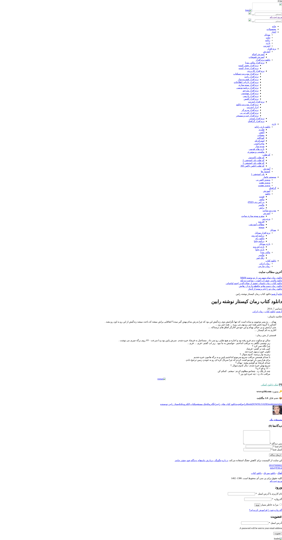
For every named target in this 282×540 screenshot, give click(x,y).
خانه (280, 294)
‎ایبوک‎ (242, 404)
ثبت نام (273, 17)
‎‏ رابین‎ (171, 404)
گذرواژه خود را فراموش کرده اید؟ (265, 510)
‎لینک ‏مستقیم (201, 404)
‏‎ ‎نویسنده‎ (164, 404)
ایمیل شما (277, 449)
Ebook (269, 404)
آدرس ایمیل (275, 523)
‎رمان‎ (210, 404)
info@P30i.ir (276, 468)
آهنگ (279, 473)
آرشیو (274, 294)
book (249, 404)
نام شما (278, 446)
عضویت (278, 533)
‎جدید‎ (238, 404)
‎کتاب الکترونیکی (188, 404)
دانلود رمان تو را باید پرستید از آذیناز (265, 289)
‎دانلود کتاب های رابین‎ (226, 404)
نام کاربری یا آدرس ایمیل (269, 493)
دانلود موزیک (269, 473)
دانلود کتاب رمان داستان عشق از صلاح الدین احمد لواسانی (254, 283)
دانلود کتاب (270, 311)
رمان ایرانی (257, 311)
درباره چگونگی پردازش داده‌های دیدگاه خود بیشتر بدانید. (201, 460)
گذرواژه (277, 499)
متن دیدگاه (276, 443)
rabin (279, 404)
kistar (274, 404)
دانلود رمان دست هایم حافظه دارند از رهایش (260, 286)
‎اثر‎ (246, 404)
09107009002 (275, 465)
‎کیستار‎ (177, 404)
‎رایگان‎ (214, 404)
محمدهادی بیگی (275, 420)
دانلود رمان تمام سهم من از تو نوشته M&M (261, 277)
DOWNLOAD (259, 404)
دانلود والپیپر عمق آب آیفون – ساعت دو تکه (261, 280)
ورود (279, 17)
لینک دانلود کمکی (269, 384)
